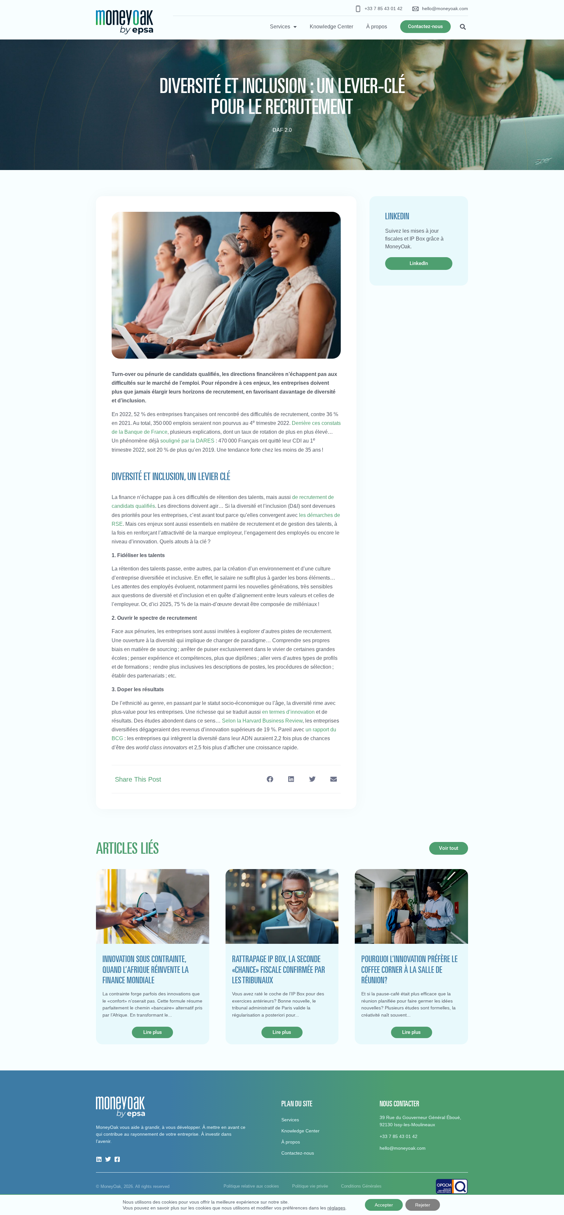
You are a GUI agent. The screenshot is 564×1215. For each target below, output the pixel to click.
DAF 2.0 (282, 130)
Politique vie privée (310, 1186)
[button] (462, 26)
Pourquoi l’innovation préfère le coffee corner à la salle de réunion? (409, 969)
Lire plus (152, 1032)
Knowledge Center (331, 26)
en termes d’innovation (288, 712)
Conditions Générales (361, 1186)
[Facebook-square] (117, 1159)
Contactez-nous (297, 1153)
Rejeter (422, 1204)
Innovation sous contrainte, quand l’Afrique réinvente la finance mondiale (145, 969)
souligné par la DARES (187, 441)
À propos (376, 26)
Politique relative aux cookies (251, 1186)
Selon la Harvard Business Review (262, 721)
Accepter (384, 1204)
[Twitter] (108, 1159)
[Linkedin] (99, 1159)
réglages (336, 1207)
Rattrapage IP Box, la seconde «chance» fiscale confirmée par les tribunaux (278, 969)
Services (280, 26)
